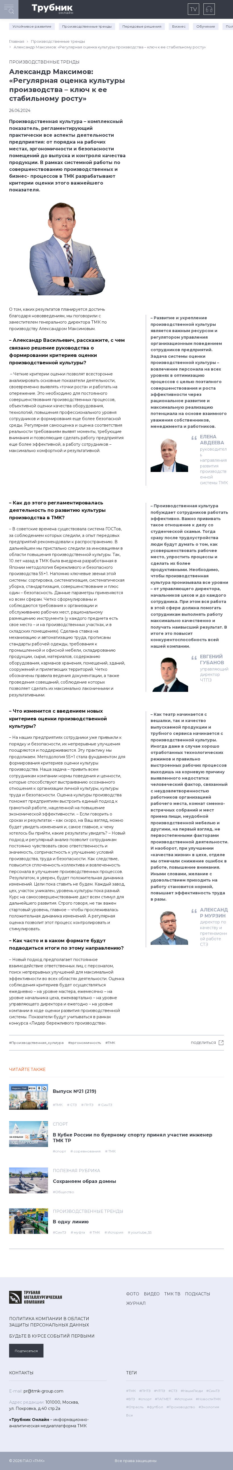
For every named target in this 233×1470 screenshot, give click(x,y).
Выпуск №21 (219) (74, 1091)
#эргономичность (84, 1042)
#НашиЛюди (192, 1391)
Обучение (205, 26)
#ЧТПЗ (159, 1391)
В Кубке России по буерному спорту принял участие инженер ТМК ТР (132, 1138)
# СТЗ (72, 1105)
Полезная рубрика (76, 1170)
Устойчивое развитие (32, 26)
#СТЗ (172, 1391)
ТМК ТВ (172, 1294)
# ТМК (110, 1151)
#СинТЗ (59, 1232)
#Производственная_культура (36, 1042)
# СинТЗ (105, 1105)
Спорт (60, 1124)
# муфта (78, 1232)
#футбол (155, 1407)
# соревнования (85, 1151)
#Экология (209, 1407)
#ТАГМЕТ (163, 1399)
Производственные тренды (87, 26)
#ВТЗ (130, 1399)
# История (114, 1232)
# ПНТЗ (87, 1105)
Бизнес (179, 26)
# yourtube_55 (139, 1232)
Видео (152, 1294)
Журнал (136, 1303)
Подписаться (26, 1351)
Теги (131, 1372)
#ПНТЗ (145, 1391)
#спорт (59, 1151)
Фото (132, 1294)
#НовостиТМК (208, 1399)
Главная (16, 41)
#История (183, 1399)
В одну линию (71, 1221)
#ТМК (110, 1042)
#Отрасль (134, 1407)
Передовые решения (141, 26)
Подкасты (197, 1294)
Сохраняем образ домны (84, 1181)
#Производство (181, 1407)
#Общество (63, 1192)
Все (129, 1415)
